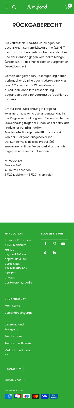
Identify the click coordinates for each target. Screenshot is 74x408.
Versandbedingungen (19, 315)
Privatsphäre (13, 336)
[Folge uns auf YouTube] (63, 243)
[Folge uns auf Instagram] (54, 243)
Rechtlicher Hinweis (18, 343)
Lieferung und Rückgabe (14, 327)
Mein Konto (12, 306)
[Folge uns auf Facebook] (45, 243)
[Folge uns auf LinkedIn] (54, 252)
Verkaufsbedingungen (18, 352)
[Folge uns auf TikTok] (45, 252)
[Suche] (14, 7)
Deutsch (12, 368)
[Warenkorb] (67, 7)
